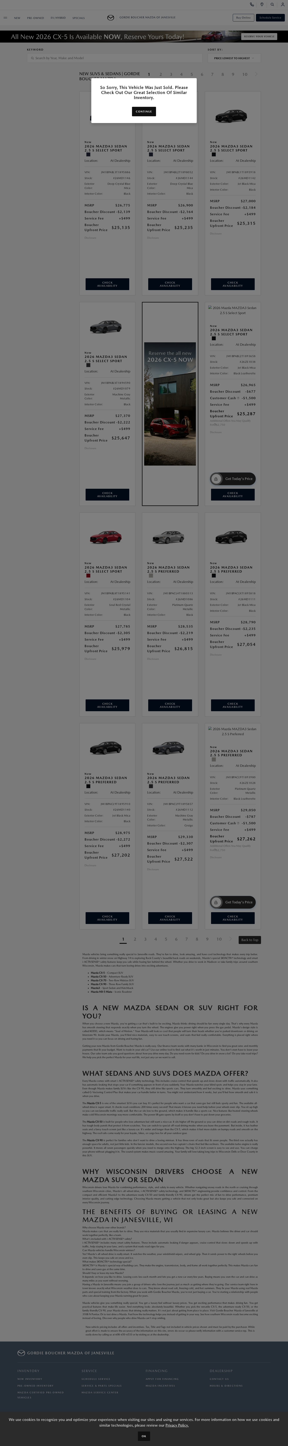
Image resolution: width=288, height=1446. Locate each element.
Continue (144, 111)
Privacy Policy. (177, 1425)
